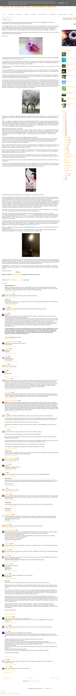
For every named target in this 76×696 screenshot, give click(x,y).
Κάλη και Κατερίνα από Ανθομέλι (11, 341)
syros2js (6, 355)
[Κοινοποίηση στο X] (26, 280)
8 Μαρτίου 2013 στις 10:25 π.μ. (11, 346)
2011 (64, 179)
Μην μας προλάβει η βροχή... (68, 163)
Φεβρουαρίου (67, 173)
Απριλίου (66, 151)
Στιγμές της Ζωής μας (43, 14)
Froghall (6, 429)
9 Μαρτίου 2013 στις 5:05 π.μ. (10, 527)
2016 (64, 130)
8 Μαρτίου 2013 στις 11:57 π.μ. (11, 398)
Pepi (6, 472)
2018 (64, 127)
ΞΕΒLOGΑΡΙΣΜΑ (28, 214)
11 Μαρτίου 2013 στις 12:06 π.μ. (11, 578)
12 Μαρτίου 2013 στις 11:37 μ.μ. (11, 622)
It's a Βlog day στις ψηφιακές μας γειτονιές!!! (69, 157)
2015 (64, 132)
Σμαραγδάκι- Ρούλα (9, 616)
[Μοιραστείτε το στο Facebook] (27, 280)
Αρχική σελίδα (30, 677)
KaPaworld (11, 279)
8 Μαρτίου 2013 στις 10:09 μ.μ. (11, 500)
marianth (6, 555)
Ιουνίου (65, 147)
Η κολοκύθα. (66, 168)
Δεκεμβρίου (66, 137)
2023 (64, 118)
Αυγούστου (66, 144)
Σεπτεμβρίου (66, 142)
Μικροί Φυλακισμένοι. (16, 274)
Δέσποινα (7, 573)
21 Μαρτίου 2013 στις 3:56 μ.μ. (11, 664)
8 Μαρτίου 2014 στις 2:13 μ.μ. (10, 670)
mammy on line (8, 378)
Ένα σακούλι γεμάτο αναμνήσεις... (71, 93)
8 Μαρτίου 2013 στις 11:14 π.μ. (11, 361)
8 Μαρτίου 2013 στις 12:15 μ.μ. (11, 427)
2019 (64, 125)
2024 (64, 116)
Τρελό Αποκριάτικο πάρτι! (69, 165)
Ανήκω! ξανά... (70, 81)
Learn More (61, 3)
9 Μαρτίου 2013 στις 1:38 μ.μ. (10, 541)
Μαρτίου (66, 152)
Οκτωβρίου (66, 140)
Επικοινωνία (18, 14)
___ (5, 488)
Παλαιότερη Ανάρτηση (54, 677)
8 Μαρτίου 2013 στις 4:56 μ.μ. (10, 485)
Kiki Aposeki (7, 494)
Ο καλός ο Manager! (68, 154)
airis (6, 370)
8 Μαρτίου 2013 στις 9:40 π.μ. (10, 304)
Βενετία (6, 307)
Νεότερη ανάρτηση (6, 677)
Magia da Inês (7, 563)
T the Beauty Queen (9, 294)
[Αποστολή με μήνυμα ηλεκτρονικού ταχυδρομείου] (23, 280)
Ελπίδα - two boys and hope (10, 458)
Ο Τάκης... (69, 52)
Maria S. (6, 631)
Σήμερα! (65, 158)
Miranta (6, 364)
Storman (44, 688)
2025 (64, 114)
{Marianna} (7, 549)
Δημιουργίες (33, 14)
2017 (64, 128)
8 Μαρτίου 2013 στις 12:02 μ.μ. (11, 411)
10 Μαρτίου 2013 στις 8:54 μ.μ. (11, 571)
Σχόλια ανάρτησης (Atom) (33, 680)
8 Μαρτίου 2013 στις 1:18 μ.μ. (10, 455)
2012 (64, 177)
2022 (64, 120)
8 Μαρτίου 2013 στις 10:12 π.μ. (11, 310)
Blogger (50, 688)
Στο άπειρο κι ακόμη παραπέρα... (71, 70)
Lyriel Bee (7, 524)
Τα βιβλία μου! (52, 14)
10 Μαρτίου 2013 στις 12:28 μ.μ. (11, 552)
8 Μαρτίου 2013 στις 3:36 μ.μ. (10, 469)
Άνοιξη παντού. (67, 160)
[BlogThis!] (25, 280)
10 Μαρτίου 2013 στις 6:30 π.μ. (11, 547)
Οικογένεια (26, 14)
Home (4, 14)
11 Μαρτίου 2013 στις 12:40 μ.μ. (11, 614)
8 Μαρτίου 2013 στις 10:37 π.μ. (11, 353)
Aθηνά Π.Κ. (7, 464)
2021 (64, 121)
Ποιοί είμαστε (11, 14)
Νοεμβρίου (66, 138)
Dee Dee (6, 313)
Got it (66, 3)
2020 (64, 123)
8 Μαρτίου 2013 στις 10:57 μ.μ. (11, 505)
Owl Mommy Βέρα (8, 514)
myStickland (7, 348)
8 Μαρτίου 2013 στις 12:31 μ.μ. (11, 448)
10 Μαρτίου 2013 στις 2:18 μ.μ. (11, 561)
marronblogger (8, 543)
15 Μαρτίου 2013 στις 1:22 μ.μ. (11, 656)
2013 (64, 135)
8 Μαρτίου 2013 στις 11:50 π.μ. (11, 389)
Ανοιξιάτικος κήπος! (70, 75)
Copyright (71, 14)
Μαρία (6, 659)
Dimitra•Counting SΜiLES (10, 530)
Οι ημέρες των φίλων (62, 14)
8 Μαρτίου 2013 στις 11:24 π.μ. (11, 367)
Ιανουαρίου (66, 175)
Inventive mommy (8, 392)
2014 (64, 134)
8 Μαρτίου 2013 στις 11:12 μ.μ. (11, 511)
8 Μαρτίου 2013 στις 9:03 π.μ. (10, 291)
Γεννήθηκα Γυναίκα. (68, 166)
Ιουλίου (65, 145)
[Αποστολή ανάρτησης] (21, 279)
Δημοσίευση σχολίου (8, 672)
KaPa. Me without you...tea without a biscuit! (29, 6)
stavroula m (7, 666)
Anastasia (7, 625)
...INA (6, 414)
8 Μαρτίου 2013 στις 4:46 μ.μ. (10, 475)
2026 (64, 113)
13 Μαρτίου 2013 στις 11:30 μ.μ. (11, 628)
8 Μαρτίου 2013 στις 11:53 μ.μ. (11, 521)
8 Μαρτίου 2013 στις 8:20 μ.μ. (10, 491)
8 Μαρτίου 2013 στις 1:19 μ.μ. (10, 461)
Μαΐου (65, 149)
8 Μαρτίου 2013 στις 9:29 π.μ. (10, 297)
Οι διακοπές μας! (70, 58)
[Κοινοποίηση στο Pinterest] (28, 280)
